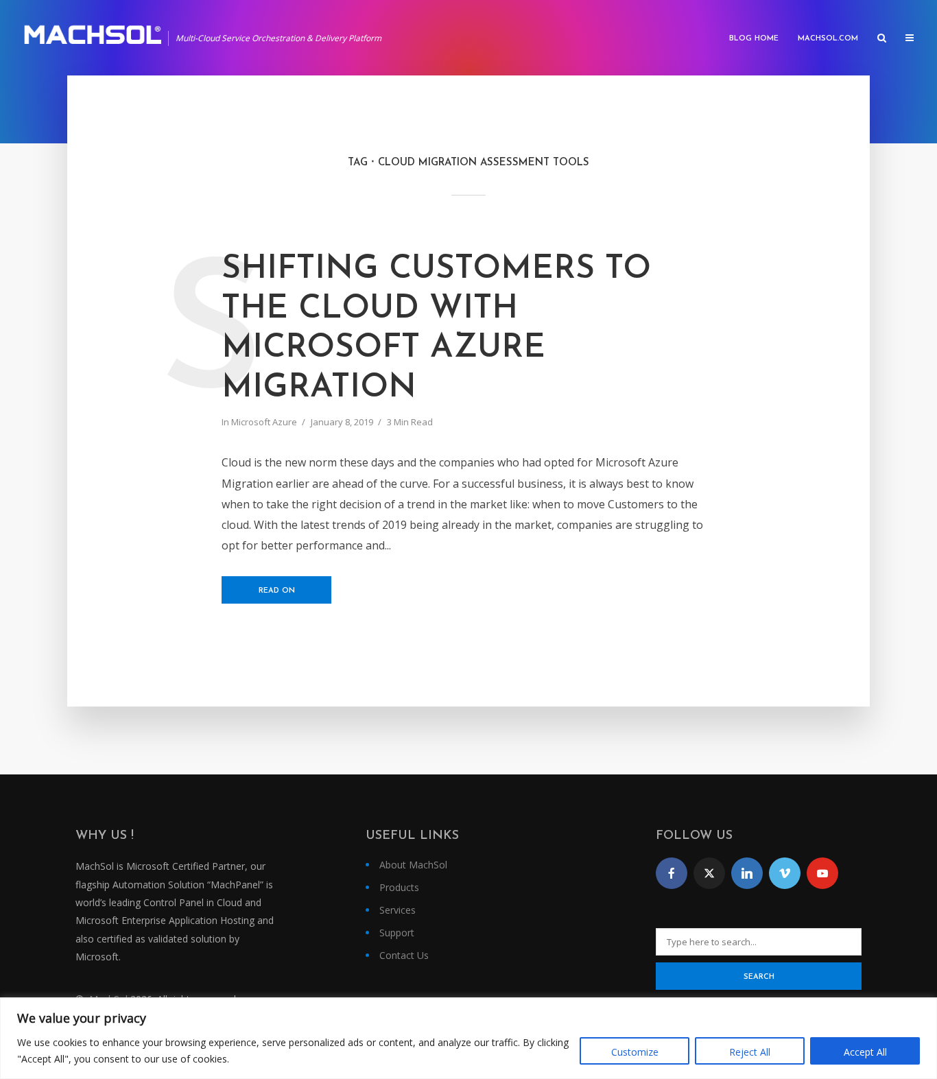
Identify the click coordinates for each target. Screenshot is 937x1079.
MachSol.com (828, 39)
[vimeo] (784, 873)
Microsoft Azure (264, 422)
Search (759, 977)
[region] (468, 1038)
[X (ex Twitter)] (709, 873)
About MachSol (413, 864)
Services (397, 909)
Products (399, 887)
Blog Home (754, 39)
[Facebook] (671, 873)
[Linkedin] (747, 873)
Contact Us (404, 955)
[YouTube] (822, 873)
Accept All (865, 1051)
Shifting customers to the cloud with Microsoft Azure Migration (436, 329)
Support (396, 932)
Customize (635, 1051)
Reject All (749, 1051)
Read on (277, 591)
